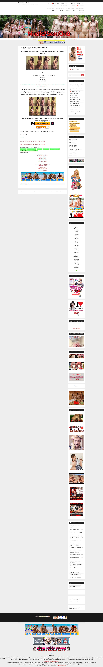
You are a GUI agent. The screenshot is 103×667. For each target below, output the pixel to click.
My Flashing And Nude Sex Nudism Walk (76, 547)
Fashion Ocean (76, 253)
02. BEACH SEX (72, 95)
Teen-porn (76, 266)
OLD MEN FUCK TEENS (74, 107)
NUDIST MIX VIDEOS (73, 105)
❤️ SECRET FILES (55, 3)
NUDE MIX (73, 5)
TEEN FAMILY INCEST (42, 161)
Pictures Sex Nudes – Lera (74, 540)
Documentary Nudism (74, 123)
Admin (22, 48)
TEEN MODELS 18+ (80, 8)
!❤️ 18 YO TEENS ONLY (25, 184)
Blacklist (76, 242)
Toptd (76, 249)
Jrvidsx (76, 231)
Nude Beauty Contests (75, 127)
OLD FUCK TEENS (59, 8)
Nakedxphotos (76, 234)
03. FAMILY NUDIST (73, 97)
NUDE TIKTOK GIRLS (42, 165)
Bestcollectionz (76, 259)
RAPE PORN (81, 10)
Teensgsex (76, 232)
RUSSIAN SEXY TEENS (74, 111)
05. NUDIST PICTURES (74, 101)
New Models (76, 263)
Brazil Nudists (73, 121)
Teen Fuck (22, 138)
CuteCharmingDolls (76, 257)
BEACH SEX (72, 3)
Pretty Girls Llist (76, 255)
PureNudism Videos (33, 150)
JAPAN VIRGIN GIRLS (73, 103)
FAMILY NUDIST (80, 3)
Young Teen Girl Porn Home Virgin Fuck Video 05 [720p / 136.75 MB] (32, 144)
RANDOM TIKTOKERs (42, 170)
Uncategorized (72, 113)
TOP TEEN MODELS (70, 8)
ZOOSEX (61, 10)
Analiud (76, 239)
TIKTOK (74, 10)
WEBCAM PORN (42, 157)
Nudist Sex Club (23, 2)
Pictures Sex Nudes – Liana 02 (75, 554)
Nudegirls (76, 246)
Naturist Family (73, 126)
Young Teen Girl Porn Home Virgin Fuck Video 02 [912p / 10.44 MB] (32, 141)
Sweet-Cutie (76, 262)
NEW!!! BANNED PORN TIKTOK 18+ (75, 149)
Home (48, 3)
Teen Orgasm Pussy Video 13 (75, 557)
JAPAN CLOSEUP (50, 8)
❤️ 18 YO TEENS (80, 5)
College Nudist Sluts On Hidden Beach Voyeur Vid (29, 191)
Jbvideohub (76, 235)
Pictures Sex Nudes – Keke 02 (75, 529)
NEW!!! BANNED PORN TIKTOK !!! (43, 164)
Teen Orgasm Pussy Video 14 (75, 525)
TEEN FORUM (68, 10)
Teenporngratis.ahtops (76, 264)
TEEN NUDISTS (55, 5)
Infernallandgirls (76, 230)
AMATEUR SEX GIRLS (42, 154)
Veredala (76, 241)
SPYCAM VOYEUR (42, 158)
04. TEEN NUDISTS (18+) (74, 99)
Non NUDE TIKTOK (42, 167)
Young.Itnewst (76, 248)
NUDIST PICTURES (64, 5)
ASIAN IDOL (54, 10)
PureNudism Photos (24, 150)
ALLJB (76, 227)
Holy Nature (72, 124)
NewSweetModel (76, 256)
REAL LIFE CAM (72, 109)
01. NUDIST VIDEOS (73, 93)
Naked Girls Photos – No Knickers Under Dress (56, 191)
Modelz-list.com (76, 260)
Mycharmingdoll (76, 252)
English (72, 69)
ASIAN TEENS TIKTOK (42, 168)
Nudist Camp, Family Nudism (74, 601)
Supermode (76, 245)
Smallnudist (76, 238)
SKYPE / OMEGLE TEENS (42, 155)
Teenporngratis (76, 267)
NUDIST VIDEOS (64, 3)
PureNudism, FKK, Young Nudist (74, 599)
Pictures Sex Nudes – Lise (74, 567)
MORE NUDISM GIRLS (73, 145)
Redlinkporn (76, 228)
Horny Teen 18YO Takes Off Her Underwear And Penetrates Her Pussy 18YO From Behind (76, 576)
